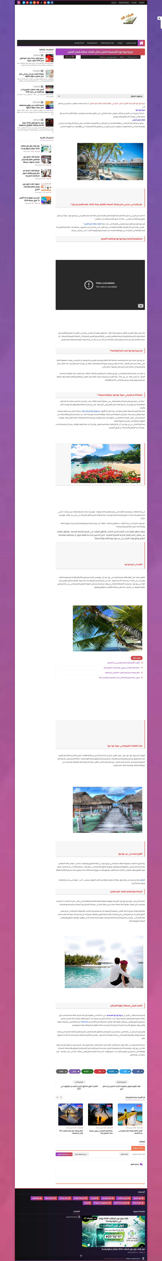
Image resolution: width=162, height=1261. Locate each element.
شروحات (93, 1198)
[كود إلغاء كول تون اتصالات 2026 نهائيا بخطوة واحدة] (46, 148)
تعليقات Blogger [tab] (138, 1148)
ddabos (141, 1252)
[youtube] (45, 2)
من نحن (114, 2)
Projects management (101, 1202)
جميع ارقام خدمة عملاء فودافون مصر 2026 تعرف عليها (32, 59)
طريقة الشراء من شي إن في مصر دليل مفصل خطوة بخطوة (31, 75)
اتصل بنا (134, 2)
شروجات (120, 42)
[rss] (34, 2)
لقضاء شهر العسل (138, 119)
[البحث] (18, 2)
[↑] (81, 1255)
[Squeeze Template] (143, 1258)
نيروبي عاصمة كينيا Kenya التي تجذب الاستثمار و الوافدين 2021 (119, 677)
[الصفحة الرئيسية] (141, 43)
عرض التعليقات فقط (80, 1154)
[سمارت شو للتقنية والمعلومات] (129, 16)
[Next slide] (57, 1097)
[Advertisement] (57, 22)
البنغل (142, 880)
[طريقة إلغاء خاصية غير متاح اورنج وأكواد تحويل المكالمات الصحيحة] (46, 173)
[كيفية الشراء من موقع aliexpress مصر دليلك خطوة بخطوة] (49, 105)
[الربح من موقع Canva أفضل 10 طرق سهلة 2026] (46, 200)
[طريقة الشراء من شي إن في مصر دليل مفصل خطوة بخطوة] (49, 74)
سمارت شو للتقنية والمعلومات (113, 1258)
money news (64, 1198)
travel (101, 57)
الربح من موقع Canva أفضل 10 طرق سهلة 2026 (29, 199)
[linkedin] (30, 2)
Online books (137, 1202)
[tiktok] (41, 2)
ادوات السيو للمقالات (107, 42)
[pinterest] (37, 2)
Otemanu (84, 1021)
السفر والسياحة (92, 42)
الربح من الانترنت (131, 42)
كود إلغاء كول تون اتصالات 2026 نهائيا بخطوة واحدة (30, 147)
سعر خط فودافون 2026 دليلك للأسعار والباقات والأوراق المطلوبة (31, 124)
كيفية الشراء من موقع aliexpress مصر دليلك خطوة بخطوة (31, 106)
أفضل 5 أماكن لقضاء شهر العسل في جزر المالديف (123, 662)
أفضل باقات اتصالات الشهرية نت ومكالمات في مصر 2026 (32, 91)
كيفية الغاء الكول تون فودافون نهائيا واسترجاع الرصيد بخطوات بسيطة (31, 159)
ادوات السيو (137, 1198)
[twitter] (48, 2)
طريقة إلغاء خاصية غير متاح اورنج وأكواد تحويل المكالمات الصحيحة (31, 173)
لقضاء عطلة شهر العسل (92, 223)
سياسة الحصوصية (124, 2)
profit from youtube (121, 1202)
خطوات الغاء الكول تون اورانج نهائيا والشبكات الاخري (31, 186)
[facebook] (52, 2)
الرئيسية (141, 2)
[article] (79, 1085)
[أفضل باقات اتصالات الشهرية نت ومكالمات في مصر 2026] (49, 89)
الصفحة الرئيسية (111, 57)
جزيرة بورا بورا (140, 110)
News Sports (49, 1198)
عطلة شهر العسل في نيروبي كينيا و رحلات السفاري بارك (122, 667)
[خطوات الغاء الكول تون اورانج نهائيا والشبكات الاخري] (46, 187)
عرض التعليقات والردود (63, 1154)
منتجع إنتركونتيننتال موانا (91, 411)
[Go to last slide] (61, 1097)
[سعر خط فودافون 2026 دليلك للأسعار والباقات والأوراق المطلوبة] (49, 122)
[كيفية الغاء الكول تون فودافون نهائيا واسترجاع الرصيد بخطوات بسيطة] (46, 159)
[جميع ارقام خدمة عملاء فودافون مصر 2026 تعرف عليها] (49, 58)
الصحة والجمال (79, 42)
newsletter (35, 1198)
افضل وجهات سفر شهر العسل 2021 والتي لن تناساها (122, 672)
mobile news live (79, 1198)
